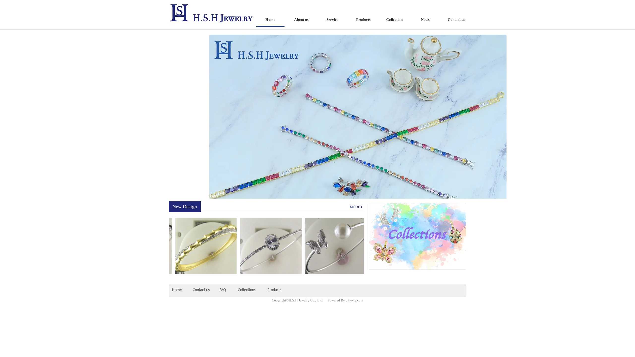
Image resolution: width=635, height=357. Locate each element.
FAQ (223, 290)
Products (274, 290)
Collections (246, 290)
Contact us (201, 290)
